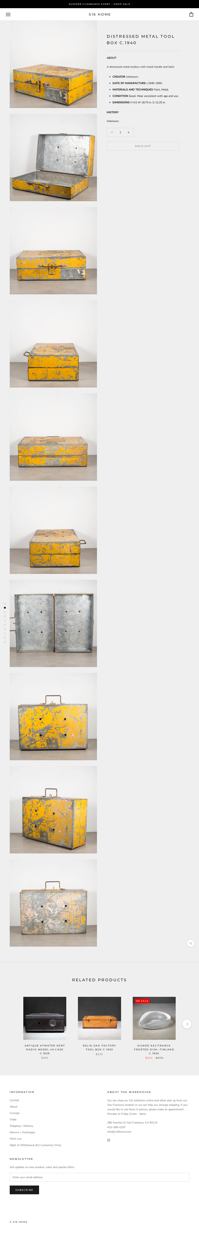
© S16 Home (18, 1222)
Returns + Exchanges (22, 1132)
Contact (14, 1100)
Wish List (15, 1139)
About (13, 1106)
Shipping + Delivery (21, 1126)
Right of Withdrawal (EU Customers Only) (35, 1145)
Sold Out (143, 146)
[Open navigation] (8, 14)
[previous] (12, 1024)
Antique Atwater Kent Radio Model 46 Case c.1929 (45, 1049)
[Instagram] (108, 1140)
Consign (15, 1113)
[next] (186, 1024)
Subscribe (24, 1189)
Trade (13, 1119)
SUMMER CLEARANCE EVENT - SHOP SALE (99, 4)
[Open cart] (191, 14)
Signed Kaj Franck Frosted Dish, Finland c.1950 (154, 1049)
